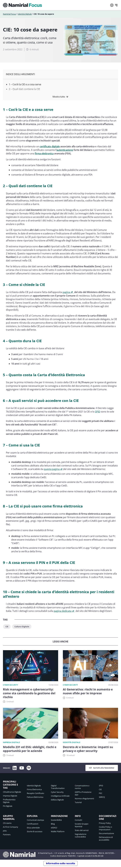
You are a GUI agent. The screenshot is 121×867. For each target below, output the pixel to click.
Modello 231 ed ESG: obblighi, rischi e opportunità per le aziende (29, 749)
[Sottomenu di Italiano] (112, 5)
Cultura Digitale (21, 626)
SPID (97, 411)
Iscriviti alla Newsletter (103, 767)
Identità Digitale (25, 14)
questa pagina (52, 469)
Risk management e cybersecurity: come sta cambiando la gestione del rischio (29, 693)
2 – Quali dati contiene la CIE (24, 89)
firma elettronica (44, 153)
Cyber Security (10, 685)
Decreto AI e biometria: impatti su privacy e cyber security (88, 749)
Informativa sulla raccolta (60, 863)
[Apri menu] (116, 5)
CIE (6, 626)
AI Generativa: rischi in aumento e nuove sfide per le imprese (88, 691)
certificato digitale (50, 146)
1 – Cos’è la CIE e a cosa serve (25, 84)
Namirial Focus (9, 14)
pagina (66, 292)
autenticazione (65, 150)
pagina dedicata (62, 611)
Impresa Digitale (11, 742)
